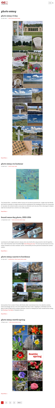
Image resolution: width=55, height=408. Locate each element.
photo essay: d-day (9, 16)
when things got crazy (29, 243)
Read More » (4, 158)
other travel (11, 18)
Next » (19, 402)
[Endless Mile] (4, 3)
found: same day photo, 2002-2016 (16, 217)
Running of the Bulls (8, 310)
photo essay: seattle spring (13, 320)
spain (16, 166)
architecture (11, 259)
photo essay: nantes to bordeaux (15, 257)
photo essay (17, 18)
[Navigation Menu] (50, 3)
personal (17, 219)
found (13, 219)
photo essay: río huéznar (12, 164)
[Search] (52, 2)
